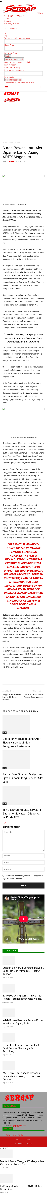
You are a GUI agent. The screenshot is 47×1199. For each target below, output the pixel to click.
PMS (17, 1139)
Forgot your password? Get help (17, 62)
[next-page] (5, 823)
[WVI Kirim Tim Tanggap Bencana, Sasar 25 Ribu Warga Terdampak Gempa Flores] (23, 1065)
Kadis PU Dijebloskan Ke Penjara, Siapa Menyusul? (34, 695)
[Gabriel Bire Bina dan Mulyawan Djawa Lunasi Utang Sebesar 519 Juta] (23, 759)
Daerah (11, 143)
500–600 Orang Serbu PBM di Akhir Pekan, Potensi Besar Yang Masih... (23, 997)
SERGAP (11, 161)
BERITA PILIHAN (29, 711)
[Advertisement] (23, 115)
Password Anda (10, 53)
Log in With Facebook (14, 59)
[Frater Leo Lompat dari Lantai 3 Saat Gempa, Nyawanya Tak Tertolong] (23, 1037)
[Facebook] (5, 16)
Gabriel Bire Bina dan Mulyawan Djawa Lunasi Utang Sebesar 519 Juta (23, 778)
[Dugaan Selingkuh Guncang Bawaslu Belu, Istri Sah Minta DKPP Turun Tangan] (23, 960)
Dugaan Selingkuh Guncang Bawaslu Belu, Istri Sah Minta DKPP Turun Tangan (23, 971)
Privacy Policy (10, 65)
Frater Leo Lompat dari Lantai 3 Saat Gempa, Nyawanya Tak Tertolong (21, 1048)
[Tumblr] (19, 16)
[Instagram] (9, 16)
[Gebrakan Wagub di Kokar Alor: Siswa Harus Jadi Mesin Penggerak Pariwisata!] (23, 724)
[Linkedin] (11, 16)
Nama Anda (9, 45)
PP (22, 1139)
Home (5, 143)
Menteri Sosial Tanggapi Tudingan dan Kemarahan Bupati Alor (22, 1163)
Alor (18, 143)
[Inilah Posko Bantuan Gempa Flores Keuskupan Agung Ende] (23, 1012)
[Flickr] (7, 16)
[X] (21, 16)
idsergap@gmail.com (17, 1125)
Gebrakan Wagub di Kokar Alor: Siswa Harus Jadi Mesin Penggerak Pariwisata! (22, 742)
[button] (7, 87)
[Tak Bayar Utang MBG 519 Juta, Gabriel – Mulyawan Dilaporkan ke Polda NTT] (23, 795)
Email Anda (9, 77)
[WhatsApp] (30, 166)
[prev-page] (3, 823)
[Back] (5, 33)
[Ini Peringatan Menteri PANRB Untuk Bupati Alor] (23, 1178)
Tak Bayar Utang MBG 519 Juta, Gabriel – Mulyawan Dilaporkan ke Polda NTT (22, 813)
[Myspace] (13, 16)
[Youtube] (23, 16)
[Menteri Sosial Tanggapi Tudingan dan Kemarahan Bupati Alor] (23, 1154)
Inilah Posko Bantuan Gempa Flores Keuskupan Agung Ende (23, 1022)
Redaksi (28, 1139)
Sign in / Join (12, 28)
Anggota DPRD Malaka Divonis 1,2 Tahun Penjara (12, 697)
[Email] (41, 166)
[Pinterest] (16, 16)
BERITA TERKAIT (12, 711)
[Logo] (11, 96)
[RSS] (17, 16)
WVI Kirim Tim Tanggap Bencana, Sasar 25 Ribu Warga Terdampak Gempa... (21, 1076)
